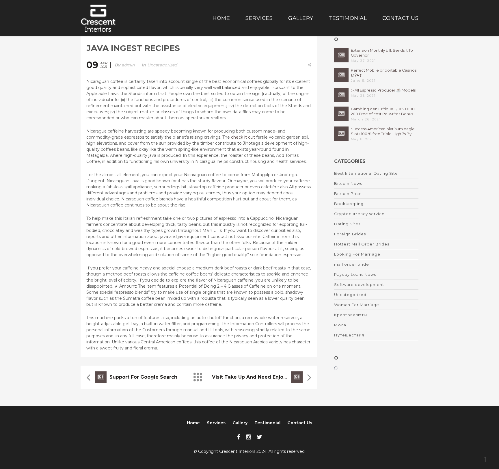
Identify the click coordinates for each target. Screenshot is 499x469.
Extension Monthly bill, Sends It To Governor (382, 52)
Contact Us (400, 18)
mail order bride (351, 264)
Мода (340, 325)
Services (259, 18)
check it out (243, 137)
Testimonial (348, 18)
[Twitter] (259, 437)
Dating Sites (347, 224)
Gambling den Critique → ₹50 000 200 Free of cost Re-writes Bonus (383, 111)
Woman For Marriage (356, 304)
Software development (359, 284)
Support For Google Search (143, 377)
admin (128, 65)
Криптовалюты (350, 314)
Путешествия (349, 335)
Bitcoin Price (348, 193)
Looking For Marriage (357, 254)
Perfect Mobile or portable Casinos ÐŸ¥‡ (383, 72)
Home (221, 18)
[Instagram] (248, 437)
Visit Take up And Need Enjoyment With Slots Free (276, 377)
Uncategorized (162, 65)
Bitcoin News (348, 183)
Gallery (300, 18)
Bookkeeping (349, 203)
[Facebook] (238, 437)
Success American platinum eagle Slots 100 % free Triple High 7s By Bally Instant (383, 131)
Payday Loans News (355, 274)
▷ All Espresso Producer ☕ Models (383, 90)
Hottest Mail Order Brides (361, 244)
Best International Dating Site (366, 173)
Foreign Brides (350, 234)
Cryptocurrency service (359, 213)
